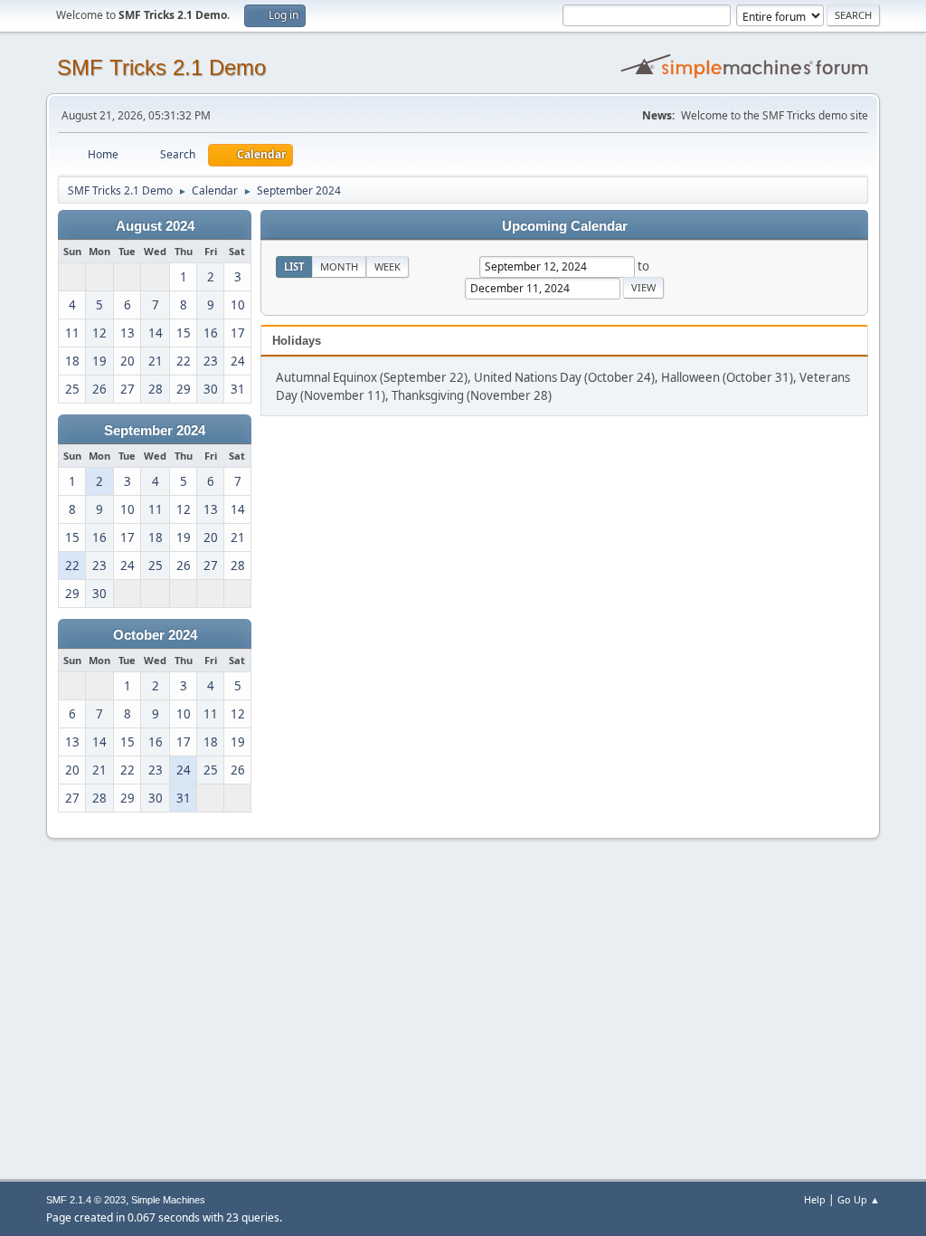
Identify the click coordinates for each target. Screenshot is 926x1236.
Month (339, 266)
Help (815, 1199)
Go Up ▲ (858, 1199)
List (294, 266)
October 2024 (155, 635)
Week (387, 266)
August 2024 (155, 226)
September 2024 (154, 430)
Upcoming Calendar (565, 226)
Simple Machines (168, 1199)
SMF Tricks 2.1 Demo (161, 67)
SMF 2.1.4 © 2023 (86, 1199)
